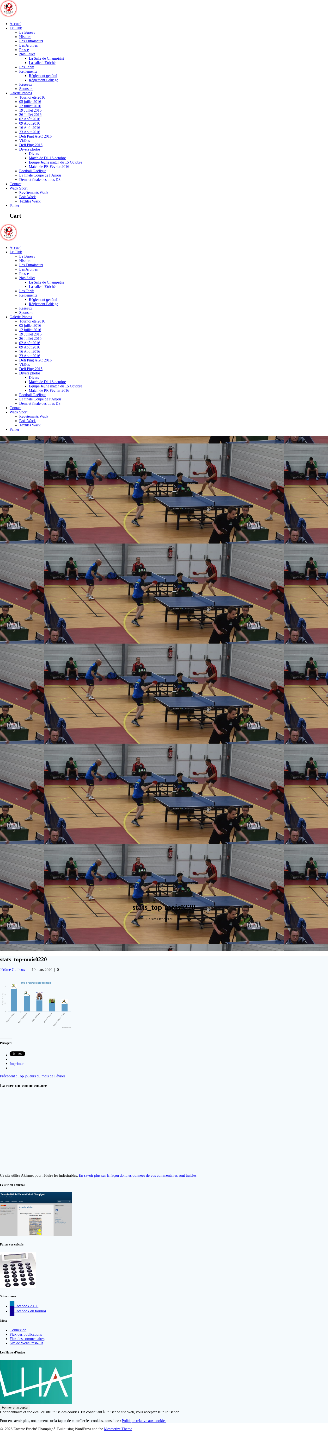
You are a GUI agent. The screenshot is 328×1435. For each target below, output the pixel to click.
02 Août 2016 (29, 119)
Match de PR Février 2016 (49, 166)
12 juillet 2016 (30, 106)
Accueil (15, 24)
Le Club (16, 28)
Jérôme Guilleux (12, 969)
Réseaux (25, 84)
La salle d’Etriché (42, 63)
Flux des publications (26, 1334)
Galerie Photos (21, 93)
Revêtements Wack (33, 192)
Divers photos (29, 149)
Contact (15, 184)
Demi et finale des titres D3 (40, 179)
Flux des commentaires (27, 1339)
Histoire (25, 37)
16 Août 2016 (29, 128)
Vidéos (24, 141)
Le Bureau (27, 32)
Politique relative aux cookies (144, 1421)
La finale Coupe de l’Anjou (40, 175)
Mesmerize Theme (118, 1429)
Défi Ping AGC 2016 (35, 136)
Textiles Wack (30, 201)
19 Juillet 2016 (30, 110)
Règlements (28, 71)
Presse (24, 50)
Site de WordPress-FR (26, 1343)
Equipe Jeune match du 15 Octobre (55, 162)
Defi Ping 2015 (31, 145)
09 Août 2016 (29, 123)
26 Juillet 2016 (30, 115)
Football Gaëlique (32, 171)
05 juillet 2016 (30, 102)
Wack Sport (18, 188)
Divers (34, 154)
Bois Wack (27, 197)
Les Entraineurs (31, 41)
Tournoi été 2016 (32, 97)
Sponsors (26, 89)
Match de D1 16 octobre (47, 158)
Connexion (18, 1330)
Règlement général (43, 76)
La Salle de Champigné (46, 58)
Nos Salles (27, 54)
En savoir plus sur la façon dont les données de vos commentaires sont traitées (137, 1175)
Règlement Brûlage (43, 80)
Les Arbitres (28, 45)
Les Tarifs (26, 67)
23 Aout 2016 (29, 132)
